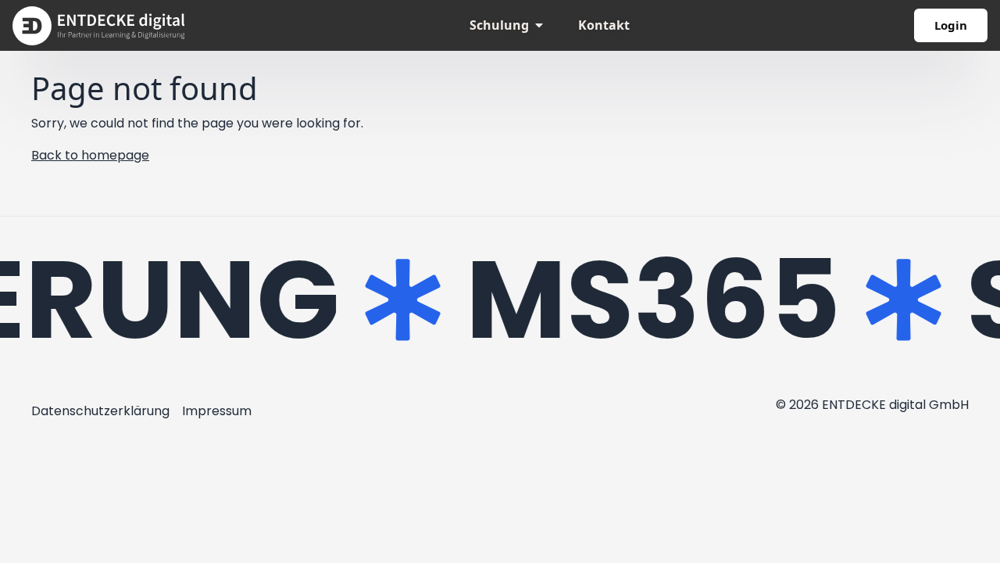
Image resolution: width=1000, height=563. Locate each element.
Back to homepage (90, 155)
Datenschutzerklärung (100, 411)
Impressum (217, 411)
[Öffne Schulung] (539, 25)
